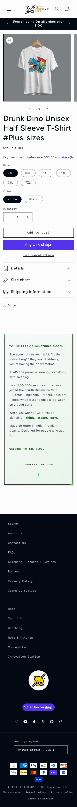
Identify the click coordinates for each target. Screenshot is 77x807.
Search (13, 523)
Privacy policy (62, 792)
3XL (28, 173)
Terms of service (41, 798)
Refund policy (36, 792)
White (12, 199)
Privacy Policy (20, 581)
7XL (28, 182)
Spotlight (16, 618)
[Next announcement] (69, 23)
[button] (8, 8)
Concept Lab (18, 647)
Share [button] (11, 305)
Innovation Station (24, 656)
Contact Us (17, 542)
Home (11, 608)
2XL (10, 173)
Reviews (14, 571)
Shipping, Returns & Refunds (32, 561)
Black (33, 199)
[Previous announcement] (7, 23)
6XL (10, 182)
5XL (63, 173)
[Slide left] (29, 109)
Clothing (15, 628)
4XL (46, 173)
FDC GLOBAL (28, 787)
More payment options (38, 255)
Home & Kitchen (20, 637)
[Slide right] (47, 109)
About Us (15, 533)
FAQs (11, 552)
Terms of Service (22, 590)
